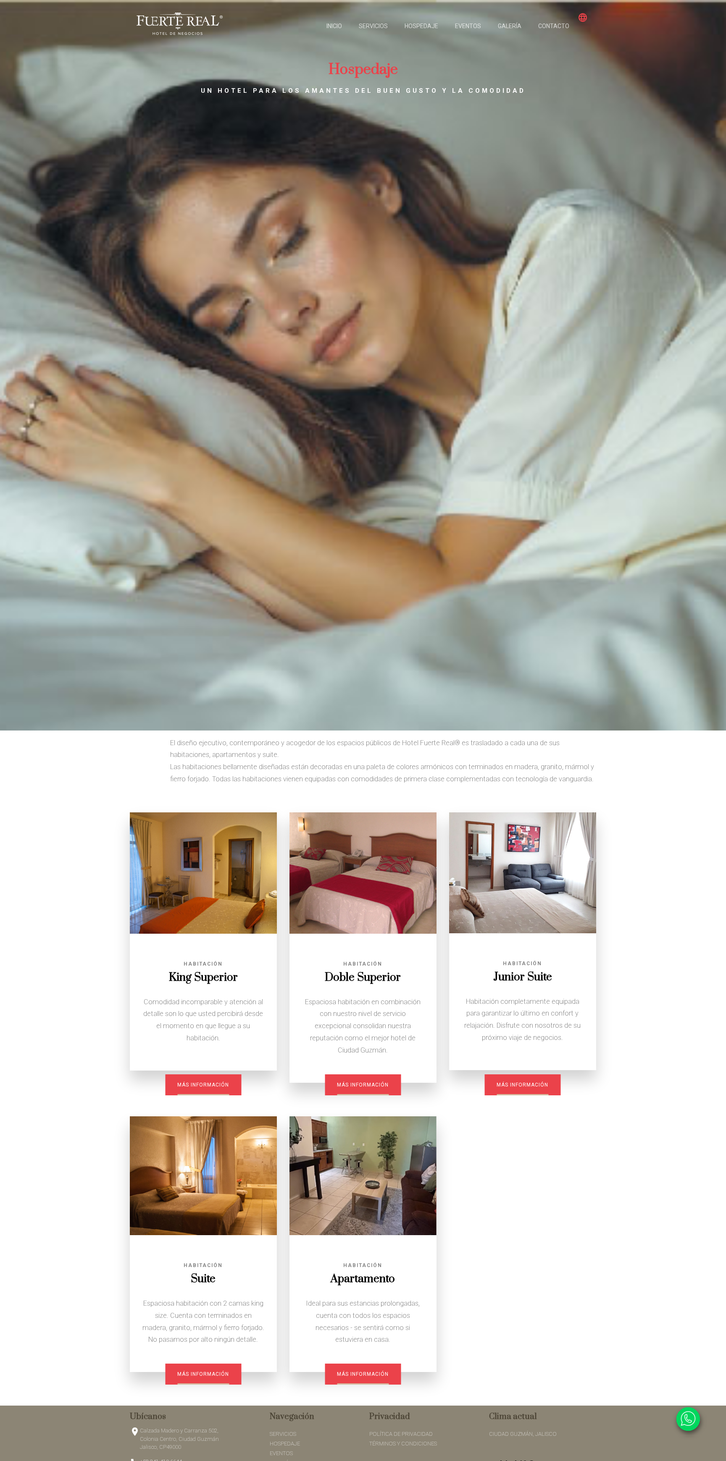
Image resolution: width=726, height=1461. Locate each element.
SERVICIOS (373, 26)
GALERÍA (509, 26)
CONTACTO (553, 26)
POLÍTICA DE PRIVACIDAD (401, 1434)
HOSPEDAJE (421, 26)
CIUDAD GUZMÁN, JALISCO (523, 1434)
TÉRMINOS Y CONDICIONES (403, 1443)
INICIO (334, 26)
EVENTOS (468, 26)
